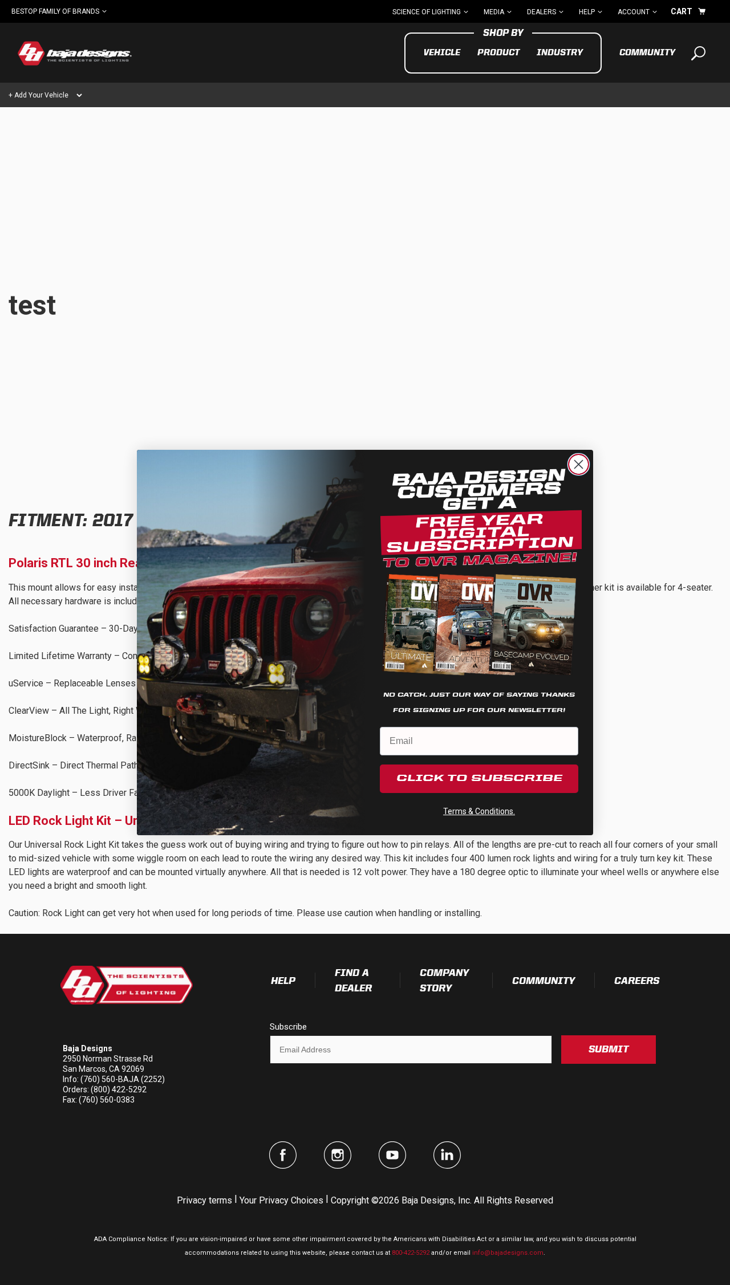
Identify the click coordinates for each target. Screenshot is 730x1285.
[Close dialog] (579, 464)
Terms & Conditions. (479, 811)
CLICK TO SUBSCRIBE (479, 778)
